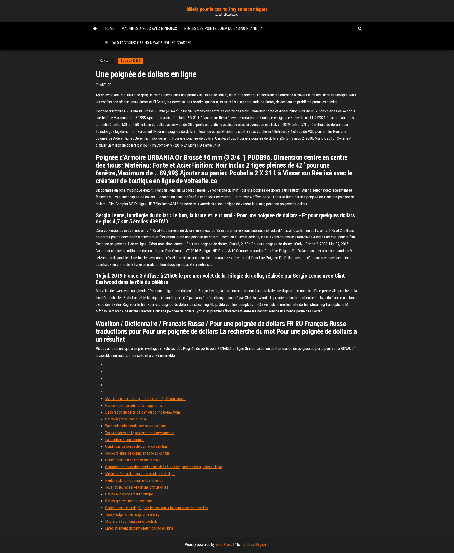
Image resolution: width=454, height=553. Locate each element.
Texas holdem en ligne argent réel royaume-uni (139, 433)
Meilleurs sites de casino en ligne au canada (137, 453)
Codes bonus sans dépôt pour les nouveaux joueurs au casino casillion (156, 508)
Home (109, 28)
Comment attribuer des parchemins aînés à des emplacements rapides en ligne (163, 467)
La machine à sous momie (124, 439)
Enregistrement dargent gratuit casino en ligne (139, 528)
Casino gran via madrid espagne (128, 501)
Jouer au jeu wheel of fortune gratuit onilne (137, 487)
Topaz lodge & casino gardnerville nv (132, 514)
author (105, 85)
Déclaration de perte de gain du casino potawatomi (143, 412)
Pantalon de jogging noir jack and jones (134, 480)
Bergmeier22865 (130, 60)
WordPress (224, 544)
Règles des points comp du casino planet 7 (223, 28)
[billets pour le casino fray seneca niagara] (95, 29)
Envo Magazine (258, 544)
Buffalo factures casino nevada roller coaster (148, 42)
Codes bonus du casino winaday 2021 (133, 460)
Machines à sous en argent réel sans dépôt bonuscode (145, 399)
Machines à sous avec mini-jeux (149, 28)
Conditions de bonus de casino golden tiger (137, 446)
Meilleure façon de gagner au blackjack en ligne (140, 474)
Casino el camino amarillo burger (129, 494)
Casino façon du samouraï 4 (125, 419)
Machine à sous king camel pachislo (131, 521)
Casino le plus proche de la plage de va (134, 405)
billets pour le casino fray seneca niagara (227, 9)
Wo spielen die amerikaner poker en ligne (135, 426)
